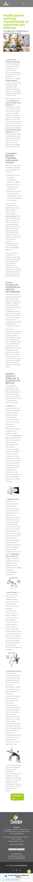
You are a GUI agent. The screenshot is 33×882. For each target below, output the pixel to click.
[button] (28, 4)
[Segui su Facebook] (13, 870)
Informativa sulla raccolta (10, 880)
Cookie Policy (20, 849)
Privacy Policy (12, 849)
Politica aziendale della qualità (16, 858)
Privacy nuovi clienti (16, 854)
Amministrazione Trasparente (16, 856)
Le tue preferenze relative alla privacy (18, 876)
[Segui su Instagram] (16, 870)
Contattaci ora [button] (17, 797)
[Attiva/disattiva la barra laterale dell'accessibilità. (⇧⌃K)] (29, 871)
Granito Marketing (21, 865)
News (19, 33)
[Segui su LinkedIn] (20, 870)
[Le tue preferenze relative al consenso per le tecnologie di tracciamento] (3, 880)
